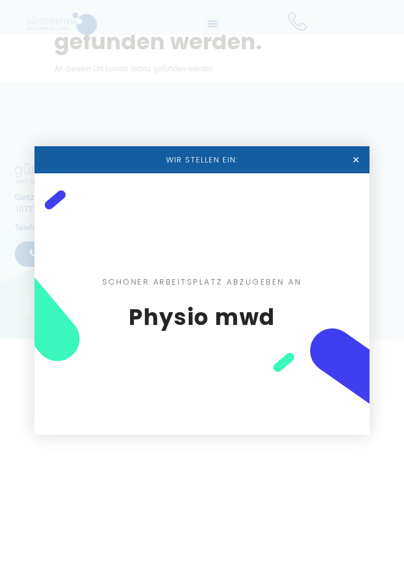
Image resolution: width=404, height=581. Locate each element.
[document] (202, 290)
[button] (356, 159)
